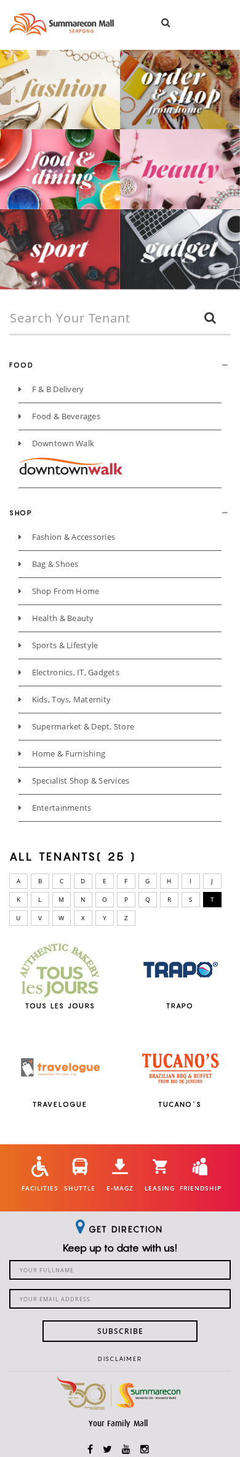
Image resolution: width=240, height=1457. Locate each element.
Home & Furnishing (67, 753)
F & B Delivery (57, 389)
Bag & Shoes (54, 563)
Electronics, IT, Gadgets (74, 672)
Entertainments (60, 807)
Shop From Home (64, 590)
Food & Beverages (65, 416)
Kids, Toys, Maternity (70, 699)
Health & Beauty (62, 618)
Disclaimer (120, 1358)
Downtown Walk (62, 443)
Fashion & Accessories (72, 536)
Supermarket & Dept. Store (82, 726)
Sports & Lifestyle (64, 645)
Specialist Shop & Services (79, 780)
